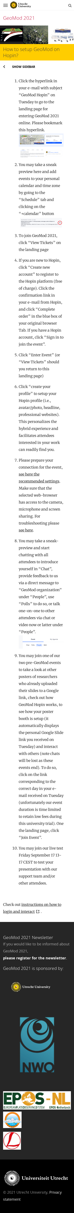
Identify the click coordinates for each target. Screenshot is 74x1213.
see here (26, 530)
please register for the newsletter (34, 957)
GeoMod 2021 (19, 17)
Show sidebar (23, 67)
